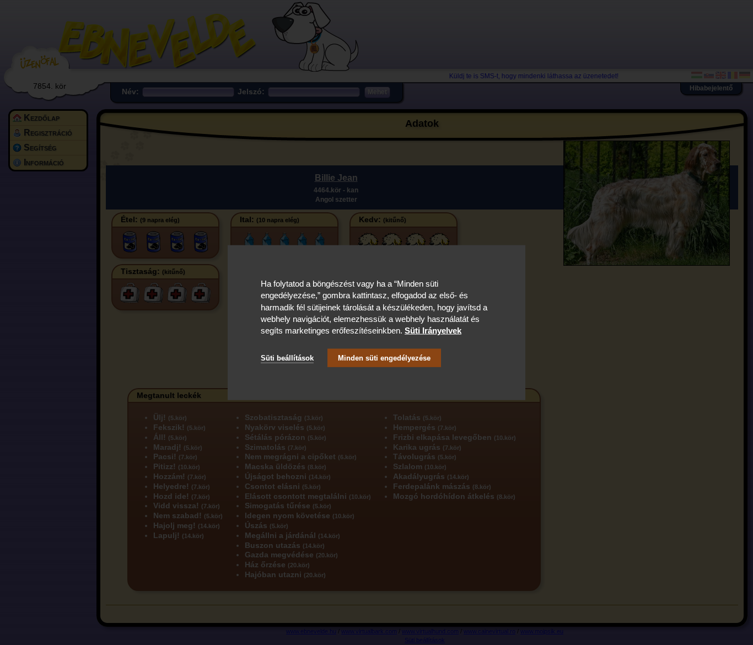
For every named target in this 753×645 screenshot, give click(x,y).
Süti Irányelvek (433, 330)
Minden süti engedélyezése (384, 357)
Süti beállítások (287, 357)
